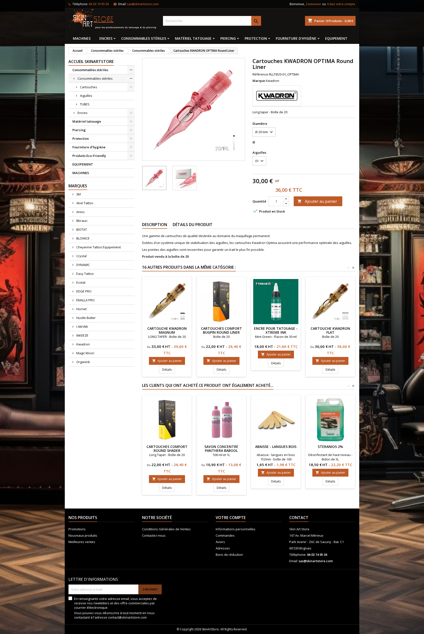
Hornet (81, 309)
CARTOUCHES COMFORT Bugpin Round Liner (221, 330)
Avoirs (220, 542)
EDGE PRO (84, 291)
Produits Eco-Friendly (89, 155)
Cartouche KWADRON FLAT (330, 330)
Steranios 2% (330, 446)
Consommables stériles (143, 38)
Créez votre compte (341, 4)
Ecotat (80, 282)
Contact (298, 517)
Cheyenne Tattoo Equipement (98, 247)
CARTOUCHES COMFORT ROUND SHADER (166, 448)
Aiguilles (86, 95)
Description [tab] (154, 224)
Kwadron (83, 344)
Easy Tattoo (85, 273)
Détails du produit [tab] (192, 224)
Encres (105, 38)
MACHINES (82, 38)
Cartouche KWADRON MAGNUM (167, 330)
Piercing (228, 38)
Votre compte (231, 517)
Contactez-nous (154, 535)
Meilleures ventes (81, 542)
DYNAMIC (83, 265)
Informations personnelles (235, 529)
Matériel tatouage (193, 38)
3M (78, 194)
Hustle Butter (86, 318)
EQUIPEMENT (336, 38)
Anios (80, 212)
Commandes (225, 535)
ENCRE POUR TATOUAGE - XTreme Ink (276, 330)
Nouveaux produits (82, 535)
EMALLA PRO (85, 300)
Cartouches (88, 87)
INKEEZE (82, 335)
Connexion (313, 4)
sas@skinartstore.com (143, 4)
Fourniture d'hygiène (296, 38)
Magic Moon (85, 353)
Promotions (77, 529)
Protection (256, 38)
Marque (258, 80)
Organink (83, 362)
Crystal (81, 256)
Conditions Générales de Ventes (166, 529)
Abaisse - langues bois (275, 446)
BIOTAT (81, 229)
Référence (260, 74)
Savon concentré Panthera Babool (221, 448)
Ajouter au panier (317, 201)
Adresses (223, 548)
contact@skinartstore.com (127, 617)
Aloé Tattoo (84, 203)
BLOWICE (83, 238)
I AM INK (82, 326)
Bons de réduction (229, 554)
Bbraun (81, 220)
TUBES (85, 104)
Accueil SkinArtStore (91, 61)
